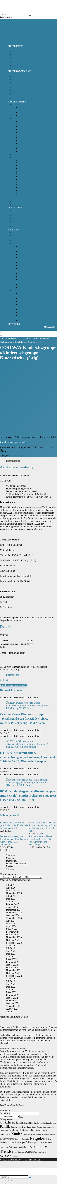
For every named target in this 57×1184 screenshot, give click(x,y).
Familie (5, 1126)
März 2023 (11, 959)
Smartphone (4, 1147)
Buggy (15, 76)
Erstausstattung (49, 1123)
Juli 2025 (10, 896)
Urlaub (30, 1151)
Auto (2, 1123)
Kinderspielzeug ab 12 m (24, 235)
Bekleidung (15, 207)
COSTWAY (6, 453)
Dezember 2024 (13, 910)
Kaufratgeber (5, 1134)
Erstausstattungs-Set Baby (24, 210)
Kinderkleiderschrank (28, 137)
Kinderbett (23, 135)
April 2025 (11, 901)
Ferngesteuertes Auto (28, 260)
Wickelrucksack (19, 93)
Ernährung (38, 1123)
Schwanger (19, 1142)
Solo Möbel (17, 118)
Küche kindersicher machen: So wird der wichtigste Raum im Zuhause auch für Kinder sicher (43, 826)
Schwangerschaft (35, 1142)
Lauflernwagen (25, 282)
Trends (6, 1151)
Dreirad (22, 249)
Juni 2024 (11, 920)
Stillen (24, 1147)
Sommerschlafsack (27, 112)
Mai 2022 (10, 986)
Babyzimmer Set (20, 196)
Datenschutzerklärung (16, 863)
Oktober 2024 (12, 915)
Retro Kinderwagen (21, 85)
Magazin (49, 327)
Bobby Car (23, 246)
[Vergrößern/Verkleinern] (1, 1180)
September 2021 (14, 1006)
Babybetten (23, 126)
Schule (11, 1142)
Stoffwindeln (32, 1147)
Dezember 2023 (13, 934)
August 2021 (12, 1008)
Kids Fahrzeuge (19, 243)
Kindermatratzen (26, 176)
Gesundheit (36, 1130)
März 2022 (11, 992)
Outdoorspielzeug (20, 290)
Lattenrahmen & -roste (29, 184)
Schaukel (22, 315)
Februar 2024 (12, 931)
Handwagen (24, 254)
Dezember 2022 (13, 967)
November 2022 (14, 970)
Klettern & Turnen (27, 301)
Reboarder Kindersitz (22, 62)
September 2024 (14, 918)
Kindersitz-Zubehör (21, 59)
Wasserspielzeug (26, 320)
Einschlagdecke (25, 173)
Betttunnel (23, 171)
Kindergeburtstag (37, 1134)
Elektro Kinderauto (27, 257)
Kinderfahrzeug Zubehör (30, 265)
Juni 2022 (11, 984)
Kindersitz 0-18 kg (21, 51)
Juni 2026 (11, 888)
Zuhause (15, 1157)
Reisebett (22, 148)
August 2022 (12, 978)
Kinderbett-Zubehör (21, 157)
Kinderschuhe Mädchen (23, 218)
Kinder (16, 1134)
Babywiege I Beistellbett (30, 124)
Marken (10, 866)
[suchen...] (30, 15)
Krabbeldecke (25, 182)
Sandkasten (23, 309)
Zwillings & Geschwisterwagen (27, 96)
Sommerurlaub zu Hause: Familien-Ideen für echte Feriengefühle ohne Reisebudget (41, 840)
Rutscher (22, 284)
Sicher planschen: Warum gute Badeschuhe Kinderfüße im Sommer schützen (14, 825)
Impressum (11, 860)
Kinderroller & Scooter (29, 276)
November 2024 (14, 912)
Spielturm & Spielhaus (29, 318)
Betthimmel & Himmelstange (32, 165)
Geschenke (14, 1130)
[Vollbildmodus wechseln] (4, 1180)
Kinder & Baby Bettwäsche (31, 168)
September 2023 (14, 942)
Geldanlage (4, 1130)
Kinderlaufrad (25, 273)
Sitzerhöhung (18, 65)
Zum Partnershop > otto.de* (13, 442)
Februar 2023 (12, 962)
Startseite (10, 855)
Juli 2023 (10, 948)
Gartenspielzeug (26, 293)
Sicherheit (17, 201)
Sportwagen (18, 82)
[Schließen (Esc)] (10, 1180)
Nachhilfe (25, 1139)
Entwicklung (28, 1123)
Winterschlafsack (26, 115)
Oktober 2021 (12, 1003)
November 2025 (14, 893)
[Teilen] (7, 1180)
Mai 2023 (10, 953)
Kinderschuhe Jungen (22, 221)
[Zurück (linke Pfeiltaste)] (1, 1183)
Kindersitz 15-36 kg (21, 54)
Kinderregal (24, 143)
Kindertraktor (24, 279)
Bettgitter (22, 162)
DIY (13, 1123)
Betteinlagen (24, 160)
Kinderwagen (18, 79)
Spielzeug (14, 229)
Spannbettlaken (25, 193)
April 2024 (11, 926)
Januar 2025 (12, 907)
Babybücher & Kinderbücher (26, 238)
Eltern (20, 1122)
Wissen (6, 1156)
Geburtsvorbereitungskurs (46, 1127)
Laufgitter (23, 146)
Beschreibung (13, 461)
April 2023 (11, 956)
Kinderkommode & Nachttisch (33, 140)
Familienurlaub (24, 1127)
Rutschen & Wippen (28, 304)
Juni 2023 (11, 951)
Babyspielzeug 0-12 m (23, 232)
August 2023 (12, 945)
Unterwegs (22, 1152)
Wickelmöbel (24, 151)
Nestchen (22, 187)
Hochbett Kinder (26, 132)
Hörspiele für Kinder (22, 240)
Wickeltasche (18, 90)
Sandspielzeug (25, 312)
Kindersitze (15, 46)
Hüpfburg (23, 296)
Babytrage (17, 74)
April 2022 (11, 989)
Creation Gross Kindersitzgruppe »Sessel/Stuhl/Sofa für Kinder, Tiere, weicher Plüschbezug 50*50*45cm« (24, 718)
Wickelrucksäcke (40, 1152)
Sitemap (10, 869)
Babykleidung (19, 213)
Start (1, 338)
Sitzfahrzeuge (24, 287)
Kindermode (18, 215)
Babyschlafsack (19, 104)
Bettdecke (23, 190)
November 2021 (14, 1000)
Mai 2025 (10, 899)
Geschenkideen (25, 1130)
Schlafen (3, 1142)
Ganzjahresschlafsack (28, 107)
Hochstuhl (23, 129)
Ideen (45, 1130)
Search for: (5, 1113)
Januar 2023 (12, 964)
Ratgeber (14, 324)
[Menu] (1, 332)
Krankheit (18, 1139)
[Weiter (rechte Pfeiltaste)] (4, 1183)
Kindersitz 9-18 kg (21, 57)
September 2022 (14, 975)
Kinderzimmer (17, 101)
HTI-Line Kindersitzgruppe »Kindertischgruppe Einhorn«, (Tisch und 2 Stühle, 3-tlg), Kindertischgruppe (27, 757)
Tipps (43, 1146)
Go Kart (22, 251)
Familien (14, 1127)
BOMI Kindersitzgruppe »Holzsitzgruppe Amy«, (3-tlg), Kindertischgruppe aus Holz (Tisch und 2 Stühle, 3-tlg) (28, 795)
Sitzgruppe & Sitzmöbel (29, 338)
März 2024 (11, 929)
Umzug (14, 1152)
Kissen (21, 179)
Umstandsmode (19, 224)
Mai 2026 (10, 890)
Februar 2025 (12, 904)
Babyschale (17, 48)
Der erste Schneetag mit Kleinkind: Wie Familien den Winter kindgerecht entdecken (14, 840)
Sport (20, 1147)
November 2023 (14, 937)
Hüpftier (22, 298)
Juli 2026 (10, 885)
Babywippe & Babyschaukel (32, 121)
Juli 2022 (10, 981)
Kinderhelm (24, 271)
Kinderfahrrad (25, 262)
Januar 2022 (12, 997)
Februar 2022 (12, 995)
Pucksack (22, 110)
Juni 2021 (11, 1011)
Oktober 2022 (12, 973)
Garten (33, 1127)
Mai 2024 (10, 923)
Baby (8, 1122)
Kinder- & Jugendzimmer (24, 198)
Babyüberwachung (21, 154)
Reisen (48, 1139)
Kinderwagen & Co (19, 71)
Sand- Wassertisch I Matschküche (34, 307)
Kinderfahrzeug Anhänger (30, 268)
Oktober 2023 (12, 940)
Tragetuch (17, 87)
